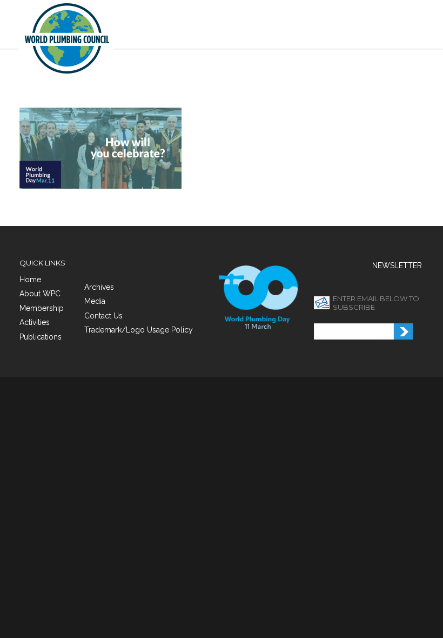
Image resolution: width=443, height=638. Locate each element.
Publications (40, 337)
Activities (34, 322)
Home (30, 279)
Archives (99, 287)
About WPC (40, 293)
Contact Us (103, 315)
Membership (41, 308)
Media (94, 301)
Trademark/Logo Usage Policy (138, 329)
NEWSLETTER (397, 265)
